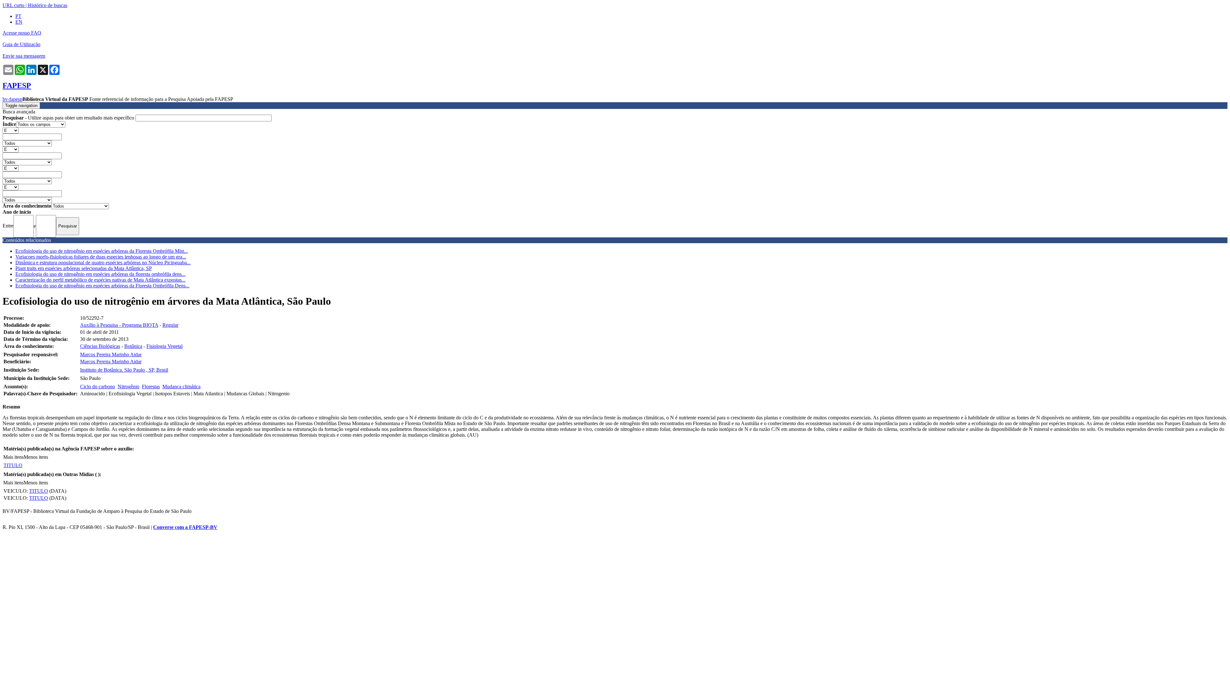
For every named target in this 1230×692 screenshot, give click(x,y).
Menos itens (36, 457)
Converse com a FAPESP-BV (185, 527)
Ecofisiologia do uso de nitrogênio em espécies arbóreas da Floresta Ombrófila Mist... (101, 251)
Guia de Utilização (21, 44)
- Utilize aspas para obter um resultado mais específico (69, 117)
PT (18, 16)
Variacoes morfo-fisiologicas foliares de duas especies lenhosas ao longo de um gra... (100, 257)
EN (18, 22)
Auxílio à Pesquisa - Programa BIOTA (119, 325)
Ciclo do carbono (97, 386)
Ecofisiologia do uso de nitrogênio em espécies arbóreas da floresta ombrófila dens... (100, 274)
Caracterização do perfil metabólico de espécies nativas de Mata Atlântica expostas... (100, 280)
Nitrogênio (128, 386)
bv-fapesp (12, 99)
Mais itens (13, 457)
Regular (170, 325)
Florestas (151, 386)
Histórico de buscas (47, 5)
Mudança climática (181, 386)
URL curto (13, 5)
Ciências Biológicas (100, 346)
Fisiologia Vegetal (164, 346)
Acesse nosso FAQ (22, 33)
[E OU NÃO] (11, 130)
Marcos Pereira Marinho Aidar (111, 354)
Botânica (133, 346)
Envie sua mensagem (24, 56)
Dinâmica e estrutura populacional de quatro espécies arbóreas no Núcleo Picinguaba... (103, 262)
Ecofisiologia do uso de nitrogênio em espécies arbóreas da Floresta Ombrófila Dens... (102, 285)
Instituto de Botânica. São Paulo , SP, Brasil (124, 370)
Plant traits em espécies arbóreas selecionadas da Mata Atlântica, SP (83, 268)
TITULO (13, 465)
